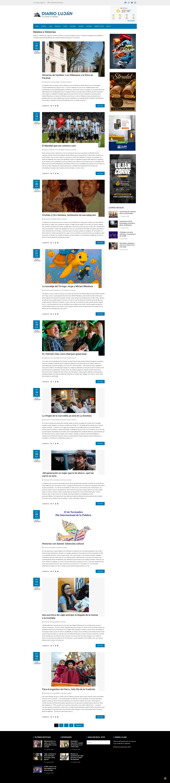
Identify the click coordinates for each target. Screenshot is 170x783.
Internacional (47, 547)
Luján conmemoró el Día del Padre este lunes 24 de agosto (50, 756)
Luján (50, 26)
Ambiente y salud (99, 26)
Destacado (47, 82)
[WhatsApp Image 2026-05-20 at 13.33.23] (123, 92)
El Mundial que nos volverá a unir (59, 145)
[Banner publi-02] (123, 178)
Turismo (74, 358)
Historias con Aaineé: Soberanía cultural (63, 543)
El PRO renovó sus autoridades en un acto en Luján (50, 768)
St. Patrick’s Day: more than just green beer (64, 354)
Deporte (109, 26)
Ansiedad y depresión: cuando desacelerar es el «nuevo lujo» (77, 743)
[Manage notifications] (165, 778)
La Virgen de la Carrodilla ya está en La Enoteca (66, 415)
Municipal (52, 622)
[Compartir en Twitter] (53, 106)
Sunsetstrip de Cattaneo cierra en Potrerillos (127, 212)
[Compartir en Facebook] (51, 106)
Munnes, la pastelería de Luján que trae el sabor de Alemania (77, 756)
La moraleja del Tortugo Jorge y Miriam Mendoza (67, 286)
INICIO (37, 26)
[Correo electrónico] (58, 106)
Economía (80, 26)
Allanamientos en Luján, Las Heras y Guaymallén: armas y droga (50, 743)
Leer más (100, 106)
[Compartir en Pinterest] (55, 106)
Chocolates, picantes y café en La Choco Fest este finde (127, 245)
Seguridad (72, 26)
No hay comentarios (37, 52)
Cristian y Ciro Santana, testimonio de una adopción (69, 215)
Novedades (89, 26)
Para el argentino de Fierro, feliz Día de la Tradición (68, 689)
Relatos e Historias (61, 82)
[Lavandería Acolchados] (123, 51)
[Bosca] (122, 133)
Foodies (65, 26)
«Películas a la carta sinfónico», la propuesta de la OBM (127, 234)
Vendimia (73, 419)
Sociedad (43, 26)
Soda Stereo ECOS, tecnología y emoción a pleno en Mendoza (127, 223)
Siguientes (79, 725)
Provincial (57, 26)
